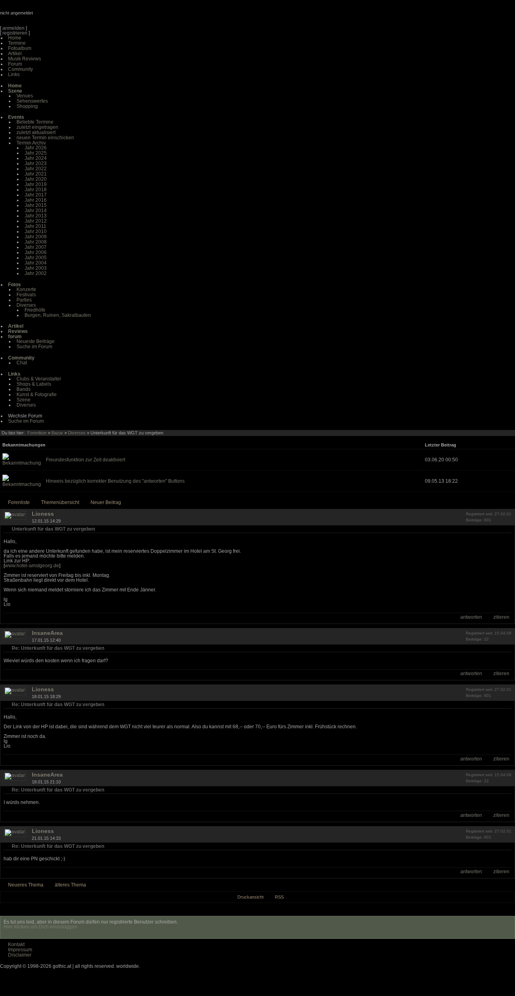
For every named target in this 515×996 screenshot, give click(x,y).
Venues (24, 96)
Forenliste (37, 432)
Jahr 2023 (36, 163)
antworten (471, 617)
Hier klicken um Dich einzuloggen (40, 927)
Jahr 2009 (36, 237)
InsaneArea (47, 633)
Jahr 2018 (36, 189)
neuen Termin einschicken (45, 138)
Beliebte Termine (35, 122)
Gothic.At (46, 16)
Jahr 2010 (36, 231)
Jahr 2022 (36, 169)
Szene (23, 400)
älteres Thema (70, 885)
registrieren (14, 33)
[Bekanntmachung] (21, 463)
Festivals (26, 295)
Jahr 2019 (36, 184)
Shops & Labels (33, 384)
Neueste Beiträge (35, 341)
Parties (24, 300)
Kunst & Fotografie (36, 394)
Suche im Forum (34, 346)
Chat (21, 363)
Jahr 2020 (36, 179)
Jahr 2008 (36, 242)
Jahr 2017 (36, 195)
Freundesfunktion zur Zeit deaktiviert (85, 460)
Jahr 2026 (36, 148)
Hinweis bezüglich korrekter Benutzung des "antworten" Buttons (115, 481)
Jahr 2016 (36, 200)
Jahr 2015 (36, 205)
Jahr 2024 (36, 158)
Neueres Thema (25, 885)
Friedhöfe (35, 310)
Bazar (57, 432)
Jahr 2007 (36, 247)
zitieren (501, 617)
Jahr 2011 (35, 226)
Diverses (26, 305)
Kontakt (16, 944)
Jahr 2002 (36, 273)
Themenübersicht (60, 502)
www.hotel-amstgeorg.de (32, 565)
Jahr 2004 (36, 263)
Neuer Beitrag (106, 502)
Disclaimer (19, 955)
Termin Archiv (31, 143)
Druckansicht (250, 897)
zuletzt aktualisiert (36, 132)
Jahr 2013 (36, 216)
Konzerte (26, 289)
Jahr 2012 (36, 221)
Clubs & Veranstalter (38, 379)
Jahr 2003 (36, 268)
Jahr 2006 (36, 252)
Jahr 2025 (36, 153)
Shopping (27, 106)
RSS (279, 897)
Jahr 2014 (36, 210)
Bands (23, 389)
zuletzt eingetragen (37, 127)
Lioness (43, 513)
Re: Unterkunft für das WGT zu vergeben (58, 648)
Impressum (20, 950)
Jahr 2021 (36, 174)
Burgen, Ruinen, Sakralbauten (58, 315)
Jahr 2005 (36, 257)
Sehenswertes (32, 101)
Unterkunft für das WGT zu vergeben (53, 529)
